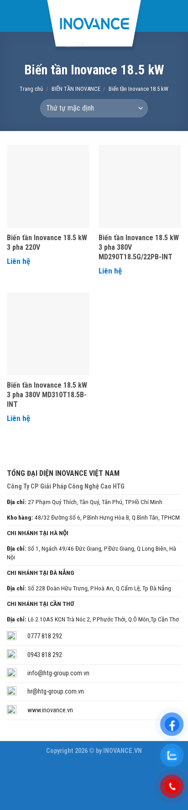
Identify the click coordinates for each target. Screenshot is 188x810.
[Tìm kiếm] (177, 16)
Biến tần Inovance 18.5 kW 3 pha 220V (47, 242)
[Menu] (13, 16)
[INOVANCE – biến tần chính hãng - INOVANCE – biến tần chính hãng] (94, 25)
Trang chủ (31, 88)
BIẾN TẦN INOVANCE (76, 88)
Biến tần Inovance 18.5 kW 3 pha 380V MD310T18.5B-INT (47, 395)
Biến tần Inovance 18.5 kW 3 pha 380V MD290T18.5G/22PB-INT (139, 247)
